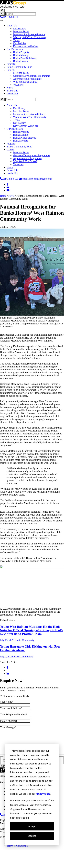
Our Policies (19, 43)
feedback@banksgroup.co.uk (37, 178)
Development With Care (25, 46)
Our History (19, 28)
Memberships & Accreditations (29, 34)
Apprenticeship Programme (27, 78)
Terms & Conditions (17, 845)
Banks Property (21, 52)
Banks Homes (20, 61)
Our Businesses (15, 49)
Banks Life (12, 90)
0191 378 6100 (10, 17)
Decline (32, 835)
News (10, 87)
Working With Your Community (29, 37)
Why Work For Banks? (25, 81)
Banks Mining (20, 55)
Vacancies (18, 84)
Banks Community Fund (19, 67)
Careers (10, 69)
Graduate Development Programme (31, 75)
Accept (32, 826)
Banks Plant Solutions (24, 58)
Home (3, 195)
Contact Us (12, 93)
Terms (16, 40)
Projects (11, 64)
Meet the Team (21, 31)
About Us (12, 25)
